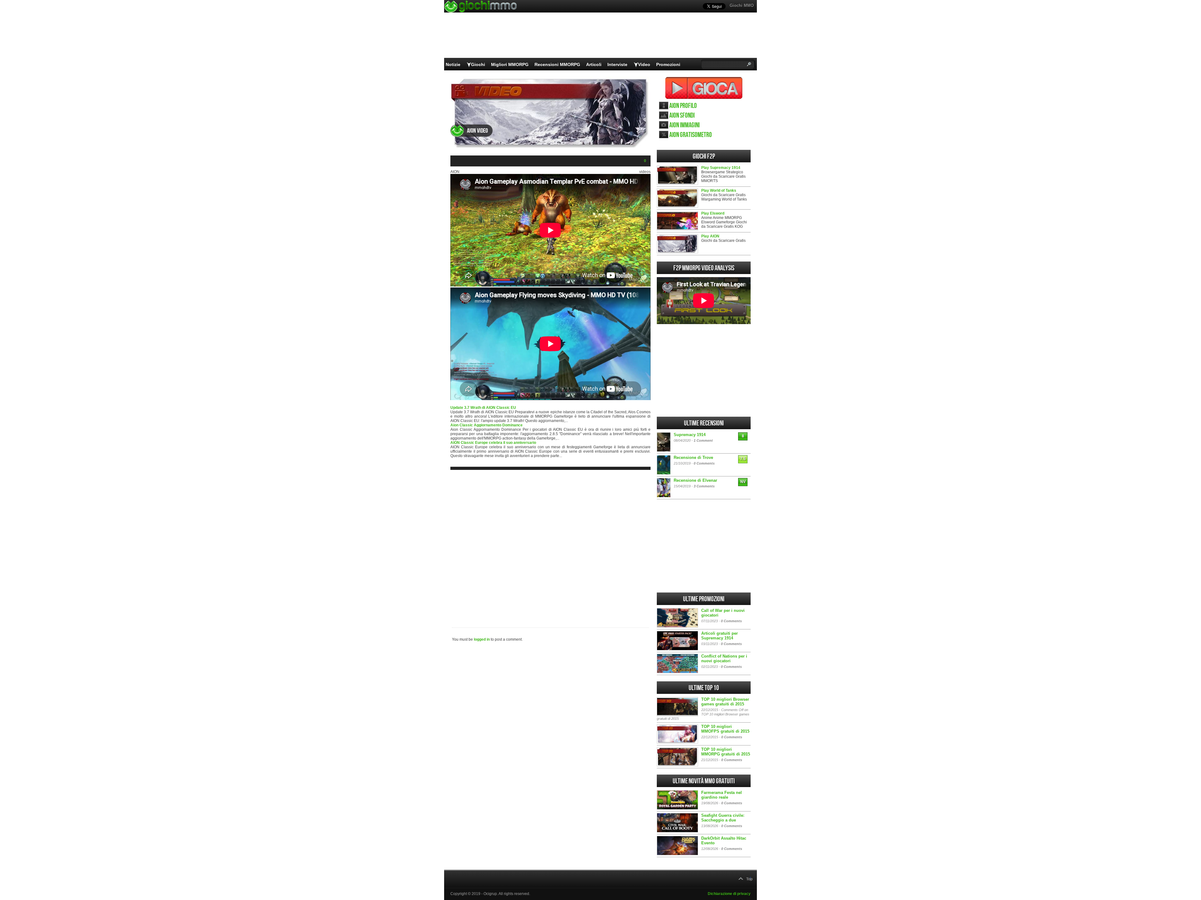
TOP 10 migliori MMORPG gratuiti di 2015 (725, 751)
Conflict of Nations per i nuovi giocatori (724, 658)
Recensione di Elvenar (695, 480)
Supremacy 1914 (690, 434)
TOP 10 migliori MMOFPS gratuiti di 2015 (725, 729)
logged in (482, 639)
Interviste (617, 64)
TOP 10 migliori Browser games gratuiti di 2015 (725, 701)
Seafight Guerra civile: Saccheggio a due (722, 817)
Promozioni (668, 64)
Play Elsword (712, 213)
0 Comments (704, 463)
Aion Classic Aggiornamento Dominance (486, 425)
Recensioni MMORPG (557, 64)
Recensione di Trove (693, 457)
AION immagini (684, 125)
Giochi (478, 64)
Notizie (453, 64)
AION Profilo (683, 106)
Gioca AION (703, 88)
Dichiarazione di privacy (729, 894)
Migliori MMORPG (510, 64)
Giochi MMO (742, 5)
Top (749, 879)
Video (644, 64)
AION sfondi (682, 115)
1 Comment (703, 440)
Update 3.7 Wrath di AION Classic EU (483, 407)
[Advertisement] (550, 544)
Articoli (593, 64)
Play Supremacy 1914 (720, 167)
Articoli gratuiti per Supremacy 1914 (719, 635)
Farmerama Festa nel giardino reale (721, 795)
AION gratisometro (690, 135)
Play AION (710, 236)
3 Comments (704, 486)
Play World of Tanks (718, 190)
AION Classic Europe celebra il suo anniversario (493, 442)
